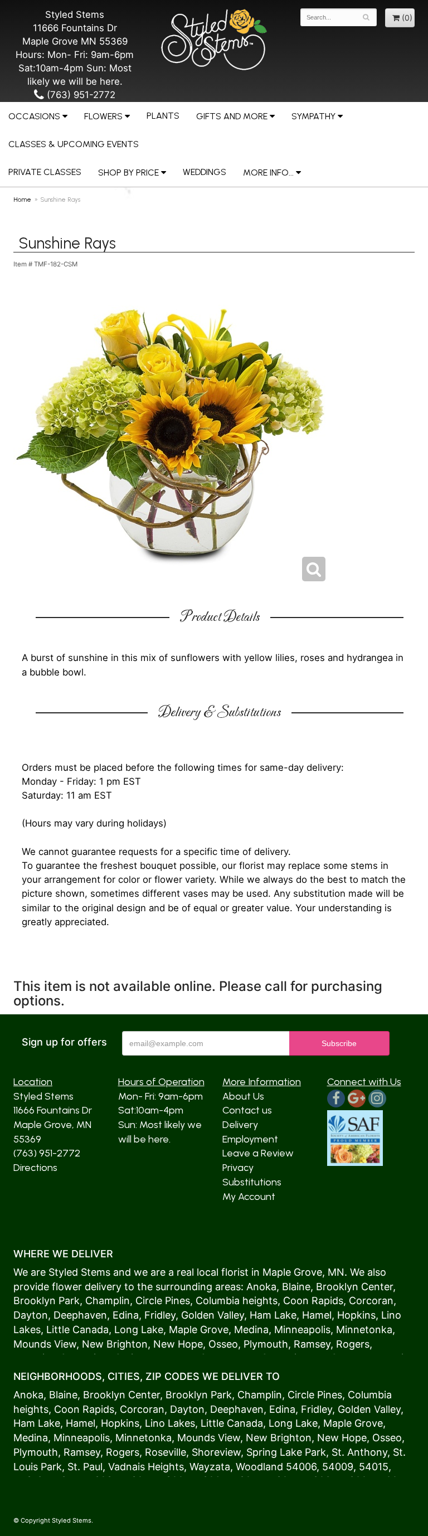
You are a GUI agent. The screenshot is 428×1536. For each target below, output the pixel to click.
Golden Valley (212, 1315)
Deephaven (80, 1315)
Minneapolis (302, 1329)
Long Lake (138, 1329)
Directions (35, 1167)
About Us (243, 1096)
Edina (126, 1315)
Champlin (107, 1300)
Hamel (317, 1315)
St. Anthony (359, 1452)
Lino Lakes (170, 1423)
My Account (248, 1196)
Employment (250, 1139)
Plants (163, 115)
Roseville (165, 1452)
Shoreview (216, 1452)
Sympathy (313, 116)
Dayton (30, 1315)
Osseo (223, 1344)
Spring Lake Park (286, 1452)
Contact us (247, 1110)
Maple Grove (292, 1272)
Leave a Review (258, 1153)
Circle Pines (162, 1300)
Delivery (240, 1125)
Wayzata (209, 1466)
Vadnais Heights (146, 1466)
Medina (251, 1329)
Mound (29, 1344)
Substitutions (251, 1182)
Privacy (238, 1167)
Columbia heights (237, 1300)
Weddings (204, 172)
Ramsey (312, 1344)
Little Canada (77, 1329)
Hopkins (356, 1315)
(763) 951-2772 (79, 94)
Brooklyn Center (354, 1286)
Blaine (296, 1286)
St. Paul (85, 1466)
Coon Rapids (313, 1300)
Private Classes (44, 172)
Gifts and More (232, 116)
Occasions (34, 116)
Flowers (103, 116)
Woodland (259, 1466)
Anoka (261, 1286)
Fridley (160, 1315)
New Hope (178, 1344)
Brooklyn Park (46, 1300)
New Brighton (115, 1344)
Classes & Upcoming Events (73, 144)
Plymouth (266, 1344)
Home (22, 199)
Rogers (352, 1344)
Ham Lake (273, 1315)
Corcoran (371, 1300)
